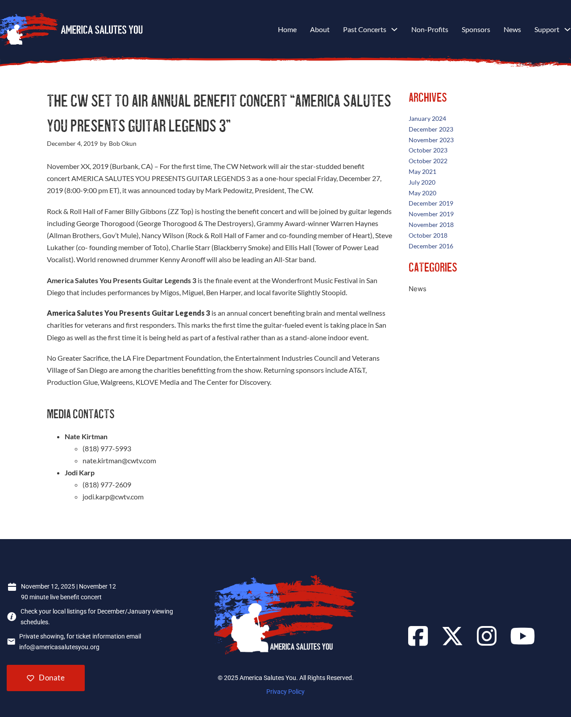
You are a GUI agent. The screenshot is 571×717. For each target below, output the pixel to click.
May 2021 (422, 171)
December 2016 (431, 246)
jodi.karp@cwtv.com (113, 496)
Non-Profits (429, 29)
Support (546, 29)
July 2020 (422, 182)
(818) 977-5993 (107, 448)
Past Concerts (364, 29)
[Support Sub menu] (567, 29)
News (512, 29)
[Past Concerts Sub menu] (394, 29)
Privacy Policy (285, 691)
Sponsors (476, 29)
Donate (52, 677)
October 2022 (428, 161)
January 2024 (427, 118)
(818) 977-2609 (107, 484)
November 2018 (431, 224)
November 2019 (431, 214)
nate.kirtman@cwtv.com (119, 460)
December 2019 (431, 203)
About (320, 29)
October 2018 (428, 235)
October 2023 (428, 150)
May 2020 (422, 193)
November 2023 (431, 140)
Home (287, 29)
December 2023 (431, 129)
